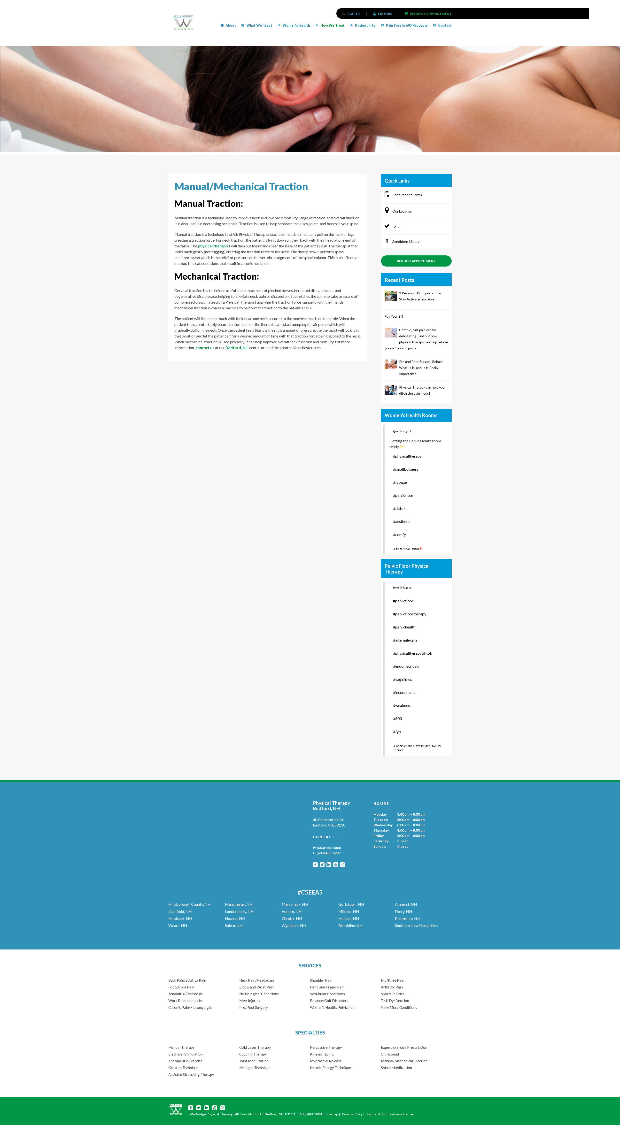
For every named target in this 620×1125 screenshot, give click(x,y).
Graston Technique (183, 1067)
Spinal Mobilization (396, 1067)
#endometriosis (406, 666)
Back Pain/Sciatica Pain (187, 980)
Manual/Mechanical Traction (404, 1061)
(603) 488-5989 (329, 853)
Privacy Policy (352, 1114)
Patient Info (365, 25)
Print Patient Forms (407, 195)
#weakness (402, 705)
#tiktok (399, 508)
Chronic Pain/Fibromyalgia (190, 1007)
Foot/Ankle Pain (181, 987)
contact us (204, 347)
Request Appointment (416, 261)
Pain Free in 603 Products (407, 25)
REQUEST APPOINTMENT (431, 14)
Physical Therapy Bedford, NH (331, 805)
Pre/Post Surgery (253, 1007)
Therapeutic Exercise (185, 1061)
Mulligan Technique (255, 1067)
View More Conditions (399, 1007)
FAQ (395, 227)
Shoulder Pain (321, 980)
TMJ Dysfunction (395, 1000)
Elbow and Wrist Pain (256, 987)
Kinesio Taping (322, 1054)
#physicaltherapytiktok (412, 653)
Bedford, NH (236, 347)
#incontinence (404, 692)
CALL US (353, 14)
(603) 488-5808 (329, 848)
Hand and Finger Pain (327, 987)
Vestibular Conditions (327, 994)
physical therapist (214, 246)
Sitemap (332, 1114)
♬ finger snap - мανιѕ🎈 (407, 548)
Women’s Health (296, 25)
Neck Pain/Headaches (256, 980)
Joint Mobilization (254, 1061)
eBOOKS (385, 14)
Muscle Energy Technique (331, 1067)
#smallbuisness (405, 469)
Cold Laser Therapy (255, 1047)
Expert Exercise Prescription (404, 1047)
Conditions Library (405, 241)
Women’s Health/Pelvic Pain (333, 1007)
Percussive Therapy (326, 1047)
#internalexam (405, 640)
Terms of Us (375, 1114)
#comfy (399, 534)
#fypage (400, 482)
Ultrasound (390, 1054)
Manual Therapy (181, 1047)
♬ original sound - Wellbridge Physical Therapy (417, 747)
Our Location (402, 211)
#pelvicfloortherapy (409, 614)
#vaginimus (402, 679)
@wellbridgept (402, 431)
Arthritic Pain (392, 987)
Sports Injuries (392, 994)
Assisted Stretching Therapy (191, 1074)
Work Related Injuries (185, 1000)
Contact (445, 25)
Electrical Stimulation (185, 1054)
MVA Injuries (249, 1000)
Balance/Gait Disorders (329, 1000)
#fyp (397, 731)
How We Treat (332, 25)
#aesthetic (402, 521)
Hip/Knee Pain (392, 980)
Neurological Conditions (259, 994)
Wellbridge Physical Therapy (210, 1114)
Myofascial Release (326, 1061)
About (230, 25)
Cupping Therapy (253, 1054)
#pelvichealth (404, 627)
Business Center (401, 1114)
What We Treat (259, 25)
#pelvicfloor (403, 495)
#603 (397, 718)
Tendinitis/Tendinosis (185, 994)
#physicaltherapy (407, 456)
